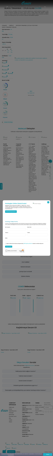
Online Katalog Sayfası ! (11, 211)
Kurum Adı (29, 227)
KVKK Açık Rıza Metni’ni (28, 243)
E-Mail (28, 232)
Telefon (6, 232)
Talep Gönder (9, 246)
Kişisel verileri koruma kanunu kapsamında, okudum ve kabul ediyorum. (25, 243)
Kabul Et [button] (47, 454)
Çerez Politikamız (5, 455)
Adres (6, 238)
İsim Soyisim (7, 227)
